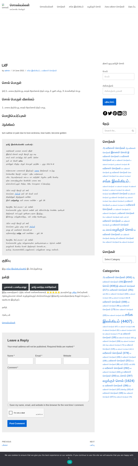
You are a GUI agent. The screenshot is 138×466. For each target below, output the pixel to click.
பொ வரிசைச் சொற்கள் (111, 217)
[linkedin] (119, 113)
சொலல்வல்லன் (46, 7)
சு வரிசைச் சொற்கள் (115, 190)
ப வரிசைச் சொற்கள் (49, 70)
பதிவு (74, 292)
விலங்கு (112, 238)
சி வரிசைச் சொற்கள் (111, 330)
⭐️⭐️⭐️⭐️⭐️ (53, 292)
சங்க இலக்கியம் (76, 7)
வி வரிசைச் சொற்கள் (125, 238)
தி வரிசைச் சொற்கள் (125, 338)
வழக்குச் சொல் (94, 7)
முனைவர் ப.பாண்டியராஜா (15, 287)
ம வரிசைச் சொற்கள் (116, 368)
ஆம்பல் (17, 194)
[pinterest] (114, 113)
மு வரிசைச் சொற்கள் (119, 225)
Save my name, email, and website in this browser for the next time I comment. (47, 405)
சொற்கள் (61, 7)
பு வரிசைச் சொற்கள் (125, 213)
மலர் (125, 217)
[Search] (133, 131)
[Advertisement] (69, 33)
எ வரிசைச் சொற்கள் (122, 160)
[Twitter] (110, 113)
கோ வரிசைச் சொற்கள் (123, 176)
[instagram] (124, 113)
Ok (69, 462)
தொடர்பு (131, 7)
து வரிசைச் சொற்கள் (117, 197)
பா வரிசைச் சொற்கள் (121, 209)
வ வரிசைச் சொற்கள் (115, 385)
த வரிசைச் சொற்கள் (118, 193)
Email (38, 356)
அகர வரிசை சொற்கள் (115, 7)
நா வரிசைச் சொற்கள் (117, 205)
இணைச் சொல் (119, 152)
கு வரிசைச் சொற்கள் (118, 172)
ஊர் (113, 160)
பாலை (36, 171)
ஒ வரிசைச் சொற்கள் (121, 164)
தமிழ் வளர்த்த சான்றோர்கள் (44, 287)
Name (11, 356)
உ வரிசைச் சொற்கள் (120, 290)
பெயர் (108, 71)
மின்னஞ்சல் (108, 86)
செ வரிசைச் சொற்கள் (111, 334)
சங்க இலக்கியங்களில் (16, 269)
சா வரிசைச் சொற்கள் (121, 186)
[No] (134, 459)
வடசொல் (107, 230)
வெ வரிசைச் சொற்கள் (111, 242)
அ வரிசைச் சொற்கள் (114, 147)
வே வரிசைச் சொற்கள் (127, 242)
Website (67, 356)
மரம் (121, 217)
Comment (12, 367)
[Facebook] (105, 113)
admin (7, 70)
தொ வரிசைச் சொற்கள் (116, 201)
